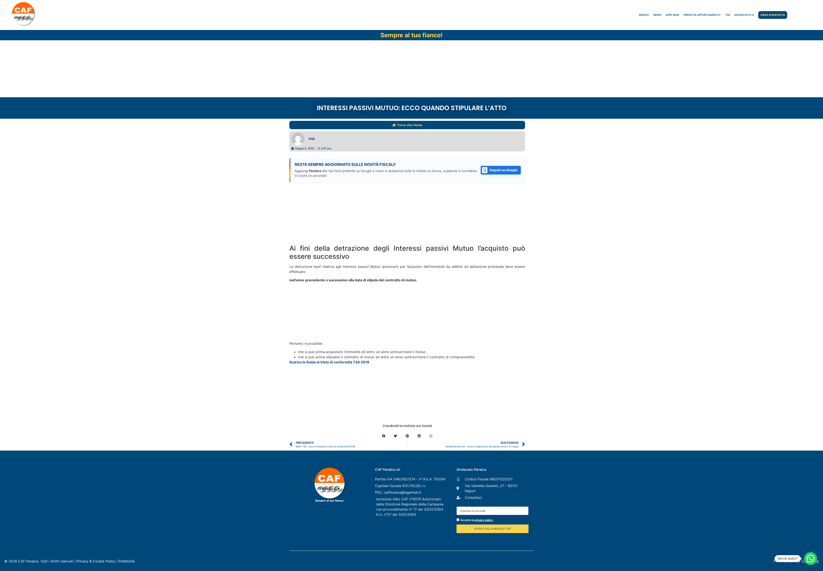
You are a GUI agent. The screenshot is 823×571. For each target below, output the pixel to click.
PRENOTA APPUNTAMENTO (702, 15)
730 (727, 15)
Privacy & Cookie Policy (96, 561)
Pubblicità (127, 561)
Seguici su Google (503, 170)
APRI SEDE (672, 15)
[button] (384, 436)
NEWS (657, 15)
